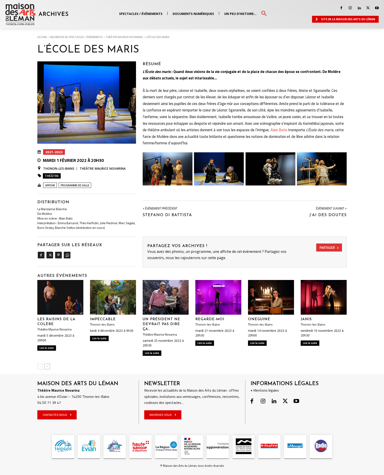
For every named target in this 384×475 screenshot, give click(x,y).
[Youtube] (376, 8)
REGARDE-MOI (209, 319)
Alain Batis (278, 130)
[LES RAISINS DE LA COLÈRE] (60, 297)
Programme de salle (75, 185)
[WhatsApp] (67, 255)
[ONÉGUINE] (271, 297)
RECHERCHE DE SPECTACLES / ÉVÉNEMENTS (76, 37)
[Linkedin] (359, 8)
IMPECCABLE (103, 319)
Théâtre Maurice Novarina (124, 37)
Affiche (50, 185)
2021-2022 (54, 152)
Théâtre (52, 176)
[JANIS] (324, 297)
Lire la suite (47, 348)
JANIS (306, 319)
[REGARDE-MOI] (218, 297)
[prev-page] (40, 366)
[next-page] (47, 366)
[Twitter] (368, 8)
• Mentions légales (265, 390)
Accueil (42, 37)
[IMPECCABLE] (113, 297)
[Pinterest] (58, 255)
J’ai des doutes (328, 215)
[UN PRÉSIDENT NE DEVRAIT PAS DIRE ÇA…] (166, 297)
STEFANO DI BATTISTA (167, 215)
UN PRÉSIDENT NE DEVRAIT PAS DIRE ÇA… (161, 324)
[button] (264, 13)
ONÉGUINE (259, 319)
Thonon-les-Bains (58, 168)
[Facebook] (341, 8)
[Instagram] (350, 8)
